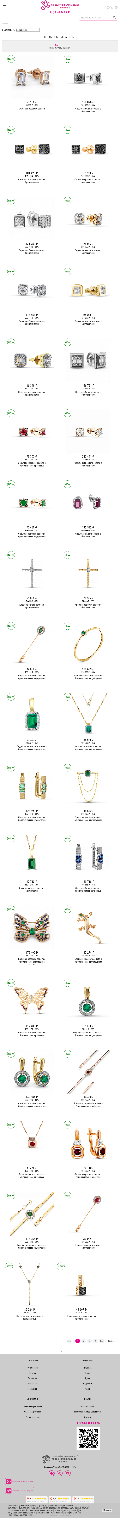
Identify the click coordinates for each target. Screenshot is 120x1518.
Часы (87, 1389)
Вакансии (33, 1389)
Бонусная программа (33, 1406)
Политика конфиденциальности (87, 1412)
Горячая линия (87, 1406)
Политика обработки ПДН (20, 1515)
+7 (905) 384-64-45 (60, 12)
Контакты (32, 1383)
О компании (33, 1368)
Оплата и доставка (32, 1412)
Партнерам (32, 1378)
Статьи (32, 1373)
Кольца (87, 1368)
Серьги (87, 1373)
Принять (107, 1510)
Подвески (87, 1383)
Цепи (87, 1378)
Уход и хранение (32, 1417)
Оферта (87, 1417)
